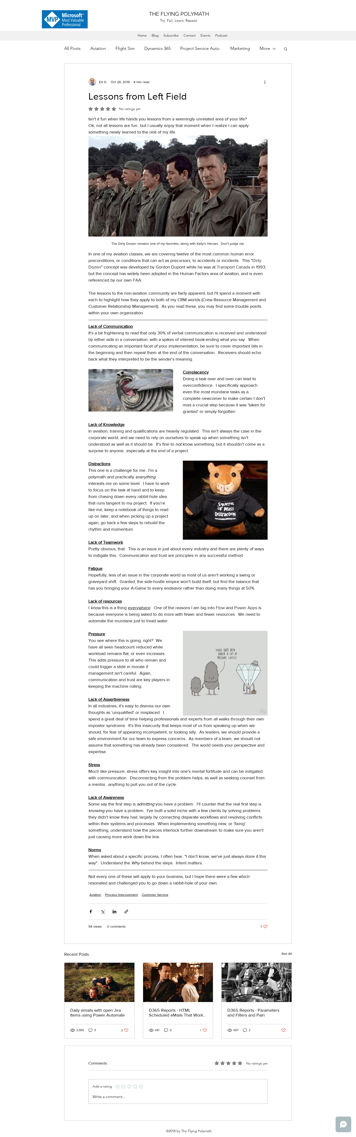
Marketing (240, 48)
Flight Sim (125, 48)
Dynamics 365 (157, 48)
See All (286, 953)
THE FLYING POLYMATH (179, 14)
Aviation (98, 48)
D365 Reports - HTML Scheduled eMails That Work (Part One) (176, 1013)
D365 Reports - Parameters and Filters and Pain (253, 1013)
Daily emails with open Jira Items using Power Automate (97, 1013)
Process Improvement (121, 895)
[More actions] (265, 82)
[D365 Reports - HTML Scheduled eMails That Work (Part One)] (178, 982)
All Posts (72, 48)
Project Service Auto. (200, 48)
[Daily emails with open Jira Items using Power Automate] (99, 982)
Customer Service (155, 895)
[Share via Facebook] (90, 911)
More (265, 48)
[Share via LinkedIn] (114, 911)
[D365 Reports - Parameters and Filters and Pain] (257, 982)
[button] (285, 49)
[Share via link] (126, 911)
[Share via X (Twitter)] (102, 911)
